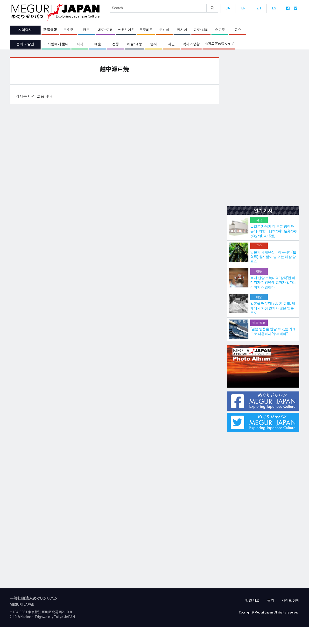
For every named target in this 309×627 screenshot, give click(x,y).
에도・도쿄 (105, 30)
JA (228, 8)
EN (243, 8)
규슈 (237, 30)
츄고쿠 (220, 30)
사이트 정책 (290, 600)
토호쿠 (68, 30)
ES (274, 8)
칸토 (86, 30)
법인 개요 (252, 600)
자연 (171, 44)
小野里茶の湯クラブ (218, 44)
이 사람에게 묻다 (56, 44)
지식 (80, 44)
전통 (115, 44)
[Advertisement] (263, 129)
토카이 (164, 30)
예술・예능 (134, 44)
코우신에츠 (126, 30)
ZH (259, 8)
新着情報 (50, 30)
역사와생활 (191, 44)
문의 (270, 600)
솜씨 (153, 44)
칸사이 (182, 30)
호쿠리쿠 (146, 30)
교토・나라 (201, 30)
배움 (97, 44)
